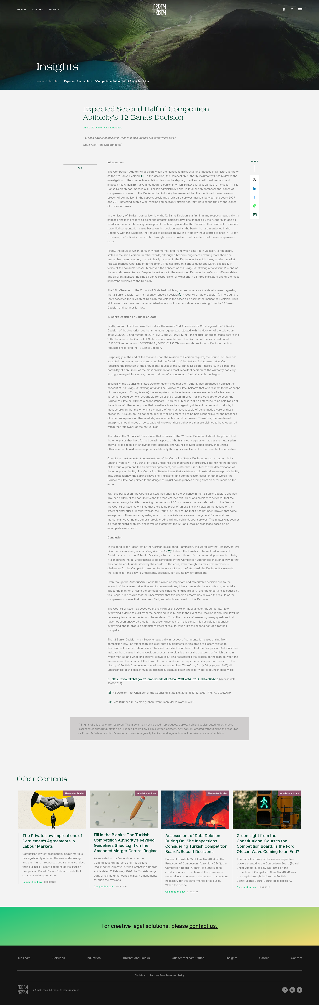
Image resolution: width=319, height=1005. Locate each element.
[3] (109, 702)
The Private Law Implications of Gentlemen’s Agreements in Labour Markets (52, 841)
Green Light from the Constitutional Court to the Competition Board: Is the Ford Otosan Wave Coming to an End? (268, 843)
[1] (142, 176)
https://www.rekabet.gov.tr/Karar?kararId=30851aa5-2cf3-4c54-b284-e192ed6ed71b (164, 679)
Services (21, 9)
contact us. (203, 926)
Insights (54, 9)
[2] (180, 294)
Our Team (37, 9)
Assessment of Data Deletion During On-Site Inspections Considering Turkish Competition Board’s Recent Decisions (196, 843)
